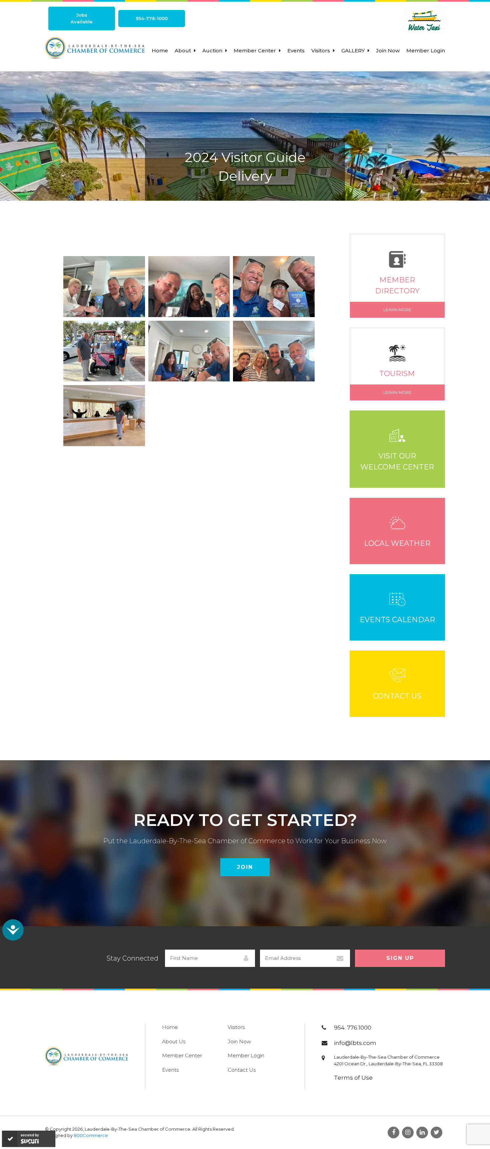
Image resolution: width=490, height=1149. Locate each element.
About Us (173, 1041)
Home (160, 50)
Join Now (388, 50)
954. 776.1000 (352, 1027)
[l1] (104, 286)
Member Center (255, 50)
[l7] (104, 415)
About (183, 50)
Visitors (321, 50)
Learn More (397, 309)
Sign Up (400, 958)
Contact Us (242, 1070)
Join (245, 867)
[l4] (104, 350)
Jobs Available (82, 18)
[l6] (274, 350)
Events (296, 50)
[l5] (189, 350)
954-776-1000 (152, 18)
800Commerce (91, 1135)
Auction (213, 50)
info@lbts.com (355, 1043)
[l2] (189, 286)
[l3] (274, 286)
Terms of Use (353, 1077)
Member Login (425, 50)
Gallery (353, 50)
